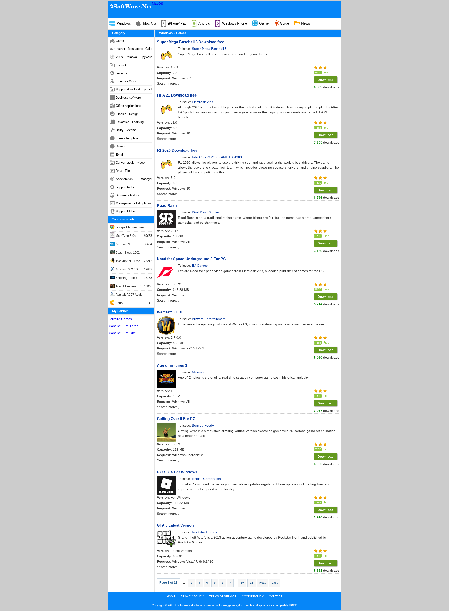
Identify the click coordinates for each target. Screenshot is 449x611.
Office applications (128, 106)
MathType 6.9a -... (127, 235)
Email (119, 154)
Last (275, 582)
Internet (121, 65)
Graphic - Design (127, 114)
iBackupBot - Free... (129, 261)
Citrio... (120, 303)
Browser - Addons (128, 195)
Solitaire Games (120, 319)
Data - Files (123, 171)
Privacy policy (192, 596)
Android (204, 23)
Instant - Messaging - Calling (134, 48)
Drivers (120, 146)
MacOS (157, 3)
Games (181, 33)
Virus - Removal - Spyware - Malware (134, 57)
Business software (128, 97)
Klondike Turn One (122, 333)
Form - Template (127, 138)
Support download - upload (134, 89)
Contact (275, 596)
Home (171, 596)
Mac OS (149, 23)
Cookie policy (253, 596)
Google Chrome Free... (130, 227)
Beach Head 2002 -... (129, 252)
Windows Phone (234, 23)
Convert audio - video (130, 162)
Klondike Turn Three (123, 326)
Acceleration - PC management (134, 179)
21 (251, 582)
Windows (123, 23)
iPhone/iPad (176, 23)
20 (242, 582)
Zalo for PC (123, 244)
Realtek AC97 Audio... (130, 294)
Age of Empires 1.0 (128, 286)
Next (262, 582)
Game (263, 23)
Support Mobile (126, 211)
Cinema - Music (126, 81)
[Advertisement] (131, 407)
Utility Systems (126, 130)
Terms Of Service (222, 596)
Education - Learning (130, 122)
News (305, 23)
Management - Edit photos (134, 203)
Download (326, 80)
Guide (284, 23)
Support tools (125, 187)
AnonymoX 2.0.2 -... (129, 269)
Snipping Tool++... (127, 278)
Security (121, 73)
